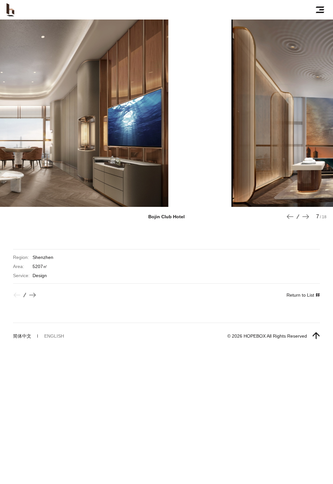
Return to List (300, 295)
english (54, 336)
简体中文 (22, 336)
